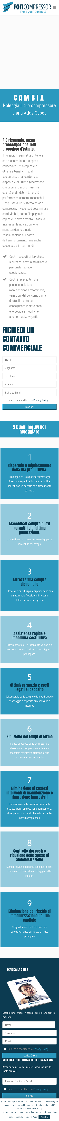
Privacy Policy (40, 400)
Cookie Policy (36, 1108)
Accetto (44, 1117)
